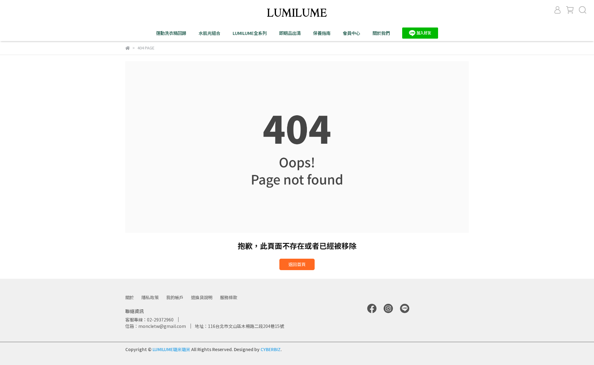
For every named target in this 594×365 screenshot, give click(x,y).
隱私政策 (150, 297)
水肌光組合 (209, 33)
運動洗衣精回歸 (171, 33)
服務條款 (228, 297)
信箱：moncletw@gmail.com (155, 326)
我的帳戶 (174, 297)
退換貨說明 (202, 297)
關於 (129, 297)
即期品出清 (290, 33)
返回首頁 (297, 264)
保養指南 (321, 33)
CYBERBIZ (270, 349)
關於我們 (381, 33)
